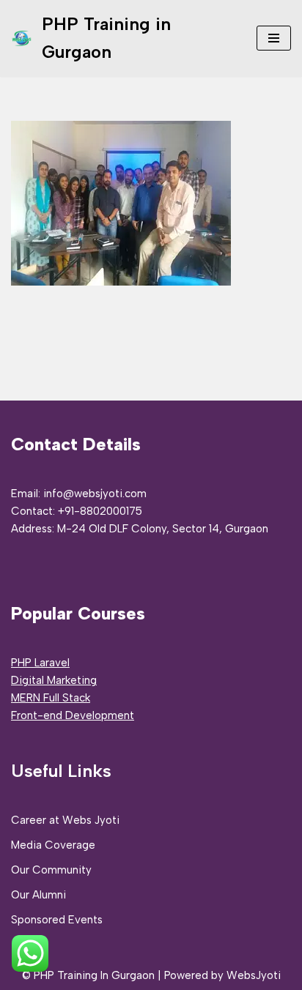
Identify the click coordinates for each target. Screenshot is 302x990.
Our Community (51, 870)
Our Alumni (38, 894)
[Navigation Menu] (274, 38)
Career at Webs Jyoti (65, 820)
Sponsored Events (57, 919)
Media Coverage (53, 845)
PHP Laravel (40, 662)
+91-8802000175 (100, 511)
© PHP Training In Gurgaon (88, 975)
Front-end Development (72, 715)
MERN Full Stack (50, 697)
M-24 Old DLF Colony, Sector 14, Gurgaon (162, 528)
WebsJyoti (253, 975)
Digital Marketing (54, 680)
